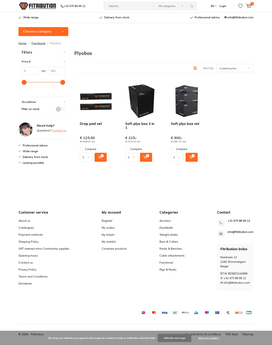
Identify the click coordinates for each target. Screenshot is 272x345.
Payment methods (31, 234)
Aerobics (165, 220)
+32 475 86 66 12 (239, 220)
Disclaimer (25, 283)
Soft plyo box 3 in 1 (139, 125)
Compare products (114, 248)
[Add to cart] (101, 157)
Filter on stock (30, 109)
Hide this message (174, 337)
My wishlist (109, 241)
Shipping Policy (28, 241)
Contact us (59, 130)
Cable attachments (172, 255)
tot (41, 71)
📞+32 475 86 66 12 (73, 6)
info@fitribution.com (240, 232)
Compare (90, 149)
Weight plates (168, 234)
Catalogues (26, 227)
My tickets (108, 234)
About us (24, 220)
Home (22, 43)
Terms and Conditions (33, 276)
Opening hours (28, 255)
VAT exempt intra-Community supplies (44, 248)
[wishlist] (240, 6)
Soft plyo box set (185, 124)
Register (107, 220)
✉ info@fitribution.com (238, 17)
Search (191, 6)
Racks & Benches (170, 248)
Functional (38, 43)
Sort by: (208, 68)
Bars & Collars (168, 241)
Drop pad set (91, 124)
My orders (108, 227)
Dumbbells (166, 227)
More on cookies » (209, 337)
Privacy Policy (27, 269)
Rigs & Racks (167, 269)
